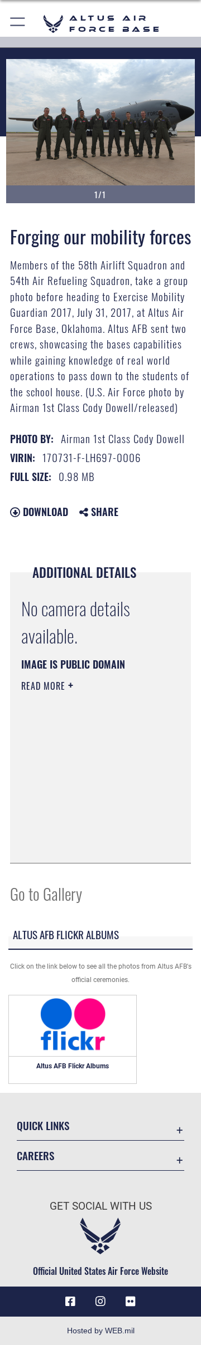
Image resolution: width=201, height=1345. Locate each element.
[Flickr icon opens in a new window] (130, 1301)
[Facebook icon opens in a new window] (70, 1301)
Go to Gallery (46, 893)
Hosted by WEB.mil (101, 1330)
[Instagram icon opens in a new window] (100, 1301)
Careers (35, 1155)
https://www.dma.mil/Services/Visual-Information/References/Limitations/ (89, 842)
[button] (18, 23)
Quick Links (43, 1125)
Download (44, 511)
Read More (44, 686)
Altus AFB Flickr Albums (72, 1066)
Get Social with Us (101, 1206)
